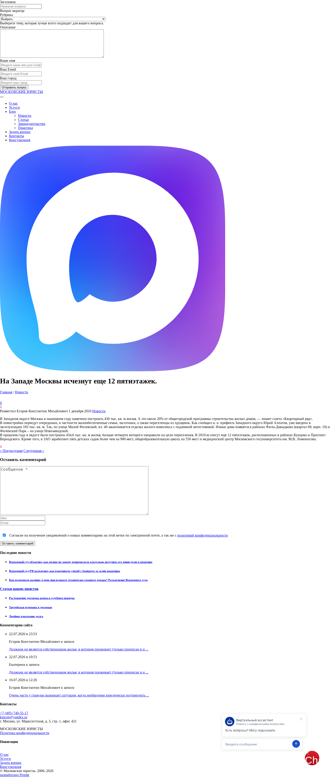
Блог (12, 111)
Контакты (16, 136)
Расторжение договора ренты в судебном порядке (42, 598)
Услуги (14, 107)
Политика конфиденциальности (24, 733)
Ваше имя (7, 60)
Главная (6, 392)
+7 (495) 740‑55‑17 (14, 713)
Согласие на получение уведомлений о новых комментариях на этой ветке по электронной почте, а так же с (118, 535)
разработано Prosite (14, 775)
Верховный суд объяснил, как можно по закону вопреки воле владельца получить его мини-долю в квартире (80, 562)
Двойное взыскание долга (26, 616)
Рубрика (6, 15)
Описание (8, 27)
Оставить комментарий (17, 543)
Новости (24, 116)
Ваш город (8, 78)
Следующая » (33, 451)
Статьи (23, 120)
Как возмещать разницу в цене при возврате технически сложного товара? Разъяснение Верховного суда (78, 580)
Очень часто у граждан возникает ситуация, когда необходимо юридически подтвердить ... (79, 695)
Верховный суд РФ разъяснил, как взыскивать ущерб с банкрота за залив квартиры (64, 571)
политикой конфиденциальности (202, 535)
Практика (25, 128)
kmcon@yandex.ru (13, 717)
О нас (13, 103)
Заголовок (8, 2)
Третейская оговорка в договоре (30, 607)
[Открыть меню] (2, 97)
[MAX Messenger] (112, 370)
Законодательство (31, 124)
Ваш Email (8, 69)
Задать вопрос (20, 132)
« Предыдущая (11, 451)
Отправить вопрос (14, 87)
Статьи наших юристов (19, 589)
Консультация (19, 140)
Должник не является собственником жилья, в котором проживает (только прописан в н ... (78, 649)
